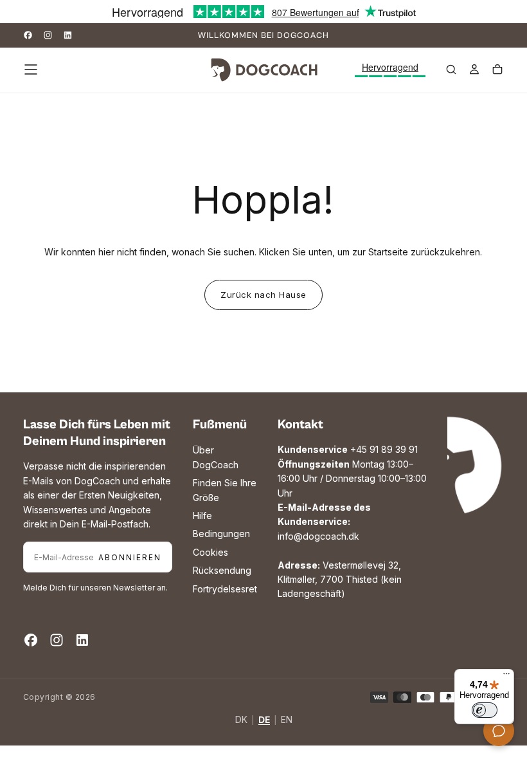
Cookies (210, 552)
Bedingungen (221, 533)
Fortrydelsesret (225, 588)
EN (286, 720)
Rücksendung (222, 570)
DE (264, 720)
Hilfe (202, 515)
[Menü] (506, 676)
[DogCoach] (460, 465)
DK (241, 720)
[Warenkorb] (497, 71)
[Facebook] (28, 35)
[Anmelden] (474, 71)
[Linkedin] (68, 35)
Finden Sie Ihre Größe (224, 489)
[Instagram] (48, 35)
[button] (31, 69)
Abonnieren (129, 557)
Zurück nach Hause (263, 294)
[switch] (484, 710)
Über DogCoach (215, 457)
